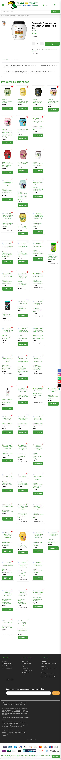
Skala (36, 30)
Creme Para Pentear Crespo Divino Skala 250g (38, 425)
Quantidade (35, 41)
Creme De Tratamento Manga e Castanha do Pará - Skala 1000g (38, 485)
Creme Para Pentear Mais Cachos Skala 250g (22, 425)
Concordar (55, 756)
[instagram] (59, 374)
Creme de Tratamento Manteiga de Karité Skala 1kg (23, 101)
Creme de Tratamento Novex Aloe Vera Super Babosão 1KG (52, 257)
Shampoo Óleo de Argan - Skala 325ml (37, 394)
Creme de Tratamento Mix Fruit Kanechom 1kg (38, 571)
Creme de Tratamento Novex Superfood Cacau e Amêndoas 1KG (37, 224)
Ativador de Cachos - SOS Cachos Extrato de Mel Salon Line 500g (23, 515)
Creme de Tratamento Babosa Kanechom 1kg (53, 541)
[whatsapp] (59, 378)
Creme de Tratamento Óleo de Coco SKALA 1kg (38, 164)
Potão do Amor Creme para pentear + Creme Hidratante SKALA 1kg (7, 164)
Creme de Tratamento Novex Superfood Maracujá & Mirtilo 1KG (7, 254)
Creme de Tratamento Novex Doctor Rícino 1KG (7, 281)
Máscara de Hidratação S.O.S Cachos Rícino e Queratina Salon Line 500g (23, 369)
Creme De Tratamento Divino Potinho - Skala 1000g (23, 483)
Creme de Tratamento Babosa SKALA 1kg (53, 396)
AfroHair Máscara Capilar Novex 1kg (22, 307)
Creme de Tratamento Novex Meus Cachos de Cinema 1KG (22, 284)
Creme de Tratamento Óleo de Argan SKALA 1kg (38, 189)
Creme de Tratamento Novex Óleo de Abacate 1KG (38, 252)
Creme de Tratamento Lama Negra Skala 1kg (37, 101)
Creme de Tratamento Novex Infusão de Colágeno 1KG (23, 254)
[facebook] (59, 370)
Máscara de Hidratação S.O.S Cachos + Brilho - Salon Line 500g (37, 367)
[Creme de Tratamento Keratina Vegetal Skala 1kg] (19, 31)
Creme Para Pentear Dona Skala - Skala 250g (7, 425)
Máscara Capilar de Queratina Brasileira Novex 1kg (37, 599)
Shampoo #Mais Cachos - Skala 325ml (7, 510)
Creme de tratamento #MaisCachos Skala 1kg (23, 131)
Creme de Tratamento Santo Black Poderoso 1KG (7, 314)
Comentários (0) (16, 60)
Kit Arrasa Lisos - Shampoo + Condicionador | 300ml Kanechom (22, 601)
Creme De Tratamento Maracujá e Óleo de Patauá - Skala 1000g (7, 224)
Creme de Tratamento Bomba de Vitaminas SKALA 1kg (7, 191)
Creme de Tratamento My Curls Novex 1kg (7, 337)
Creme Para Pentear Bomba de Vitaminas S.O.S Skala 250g (7, 401)
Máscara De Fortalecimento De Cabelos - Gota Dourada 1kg (6, 543)
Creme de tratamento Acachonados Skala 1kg (23, 630)
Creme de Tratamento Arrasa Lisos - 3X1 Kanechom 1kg (22, 573)
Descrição (6, 60)
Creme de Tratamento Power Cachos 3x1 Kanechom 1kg (37, 543)
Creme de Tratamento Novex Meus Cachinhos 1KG (38, 281)
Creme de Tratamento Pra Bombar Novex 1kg (22, 337)
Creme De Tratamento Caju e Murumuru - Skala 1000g (22, 455)
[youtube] (59, 381)
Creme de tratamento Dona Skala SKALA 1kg (23, 164)
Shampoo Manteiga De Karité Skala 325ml (23, 395)
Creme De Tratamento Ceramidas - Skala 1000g (37, 455)
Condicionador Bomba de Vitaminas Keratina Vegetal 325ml (7, 367)
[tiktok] (59, 385)
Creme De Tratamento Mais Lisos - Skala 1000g (7, 483)
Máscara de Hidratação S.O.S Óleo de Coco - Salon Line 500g (38, 515)
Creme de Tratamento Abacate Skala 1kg (7, 101)
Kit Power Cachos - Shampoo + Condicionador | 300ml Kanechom (7, 601)
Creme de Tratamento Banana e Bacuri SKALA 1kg (22, 226)
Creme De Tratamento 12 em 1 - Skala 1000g (7, 453)
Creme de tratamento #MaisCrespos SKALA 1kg (38, 128)
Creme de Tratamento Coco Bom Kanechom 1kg (7, 571)
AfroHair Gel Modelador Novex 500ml (37, 310)
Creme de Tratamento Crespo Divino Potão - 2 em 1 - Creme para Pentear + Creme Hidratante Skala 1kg (7, 133)
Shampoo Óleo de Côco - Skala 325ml (7, 626)
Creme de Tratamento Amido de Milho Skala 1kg (22, 545)
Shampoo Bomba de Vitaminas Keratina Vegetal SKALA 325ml (38, 337)
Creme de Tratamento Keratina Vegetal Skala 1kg (16, 15)
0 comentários (47, 49)
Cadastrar (56, 693)
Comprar (52, 44)
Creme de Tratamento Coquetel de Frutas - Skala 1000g (53, 102)
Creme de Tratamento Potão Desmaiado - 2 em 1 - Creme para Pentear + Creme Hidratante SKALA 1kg (23, 195)
